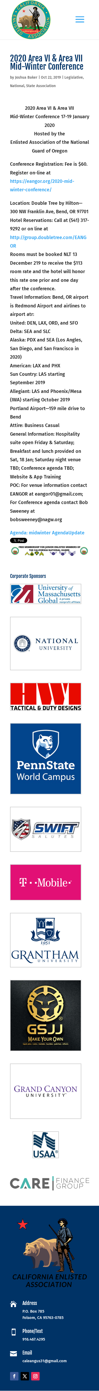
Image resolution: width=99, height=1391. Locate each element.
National (17, 86)
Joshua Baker (26, 77)
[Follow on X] (25, 1376)
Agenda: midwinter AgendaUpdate (47, 533)
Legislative (73, 77)
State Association (41, 86)
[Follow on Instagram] (35, 1376)
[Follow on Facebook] (14, 1376)
